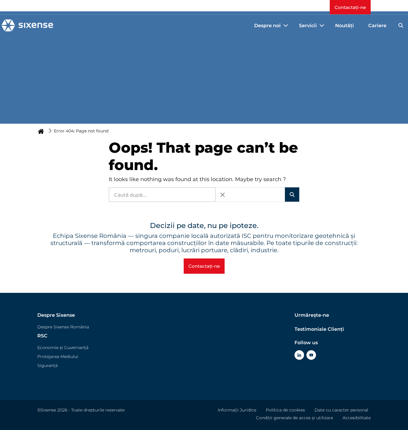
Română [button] (307, 7)
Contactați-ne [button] (204, 266)
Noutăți (344, 25)
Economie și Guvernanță (62, 347)
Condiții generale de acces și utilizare (294, 417)
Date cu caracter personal (341, 410)
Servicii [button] (308, 25)
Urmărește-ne (312, 315)
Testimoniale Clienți (319, 329)
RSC (42, 336)
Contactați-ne (350, 7)
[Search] (401, 25)
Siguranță (47, 365)
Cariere (377, 25)
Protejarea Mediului (57, 356)
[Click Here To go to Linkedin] (299, 355)
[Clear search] (222, 195)
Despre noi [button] (267, 25)
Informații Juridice (237, 410)
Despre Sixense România (63, 327)
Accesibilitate (357, 417)
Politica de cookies (285, 410)
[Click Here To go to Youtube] (311, 355)
